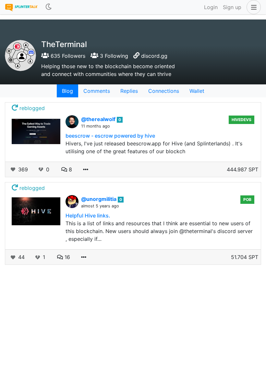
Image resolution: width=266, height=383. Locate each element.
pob (247, 199)
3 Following (113, 56)
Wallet (196, 91)
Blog (67, 91)
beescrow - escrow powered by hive (110, 135)
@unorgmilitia (99, 199)
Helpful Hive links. (88, 215)
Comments (96, 91)
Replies (129, 91)
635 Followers (67, 56)
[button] (252, 7)
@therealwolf (99, 119)
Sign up (232, 7)
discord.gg (154, 56)
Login (211, 7)
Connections (163, 91)
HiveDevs (241, 119)
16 (66, 257)
